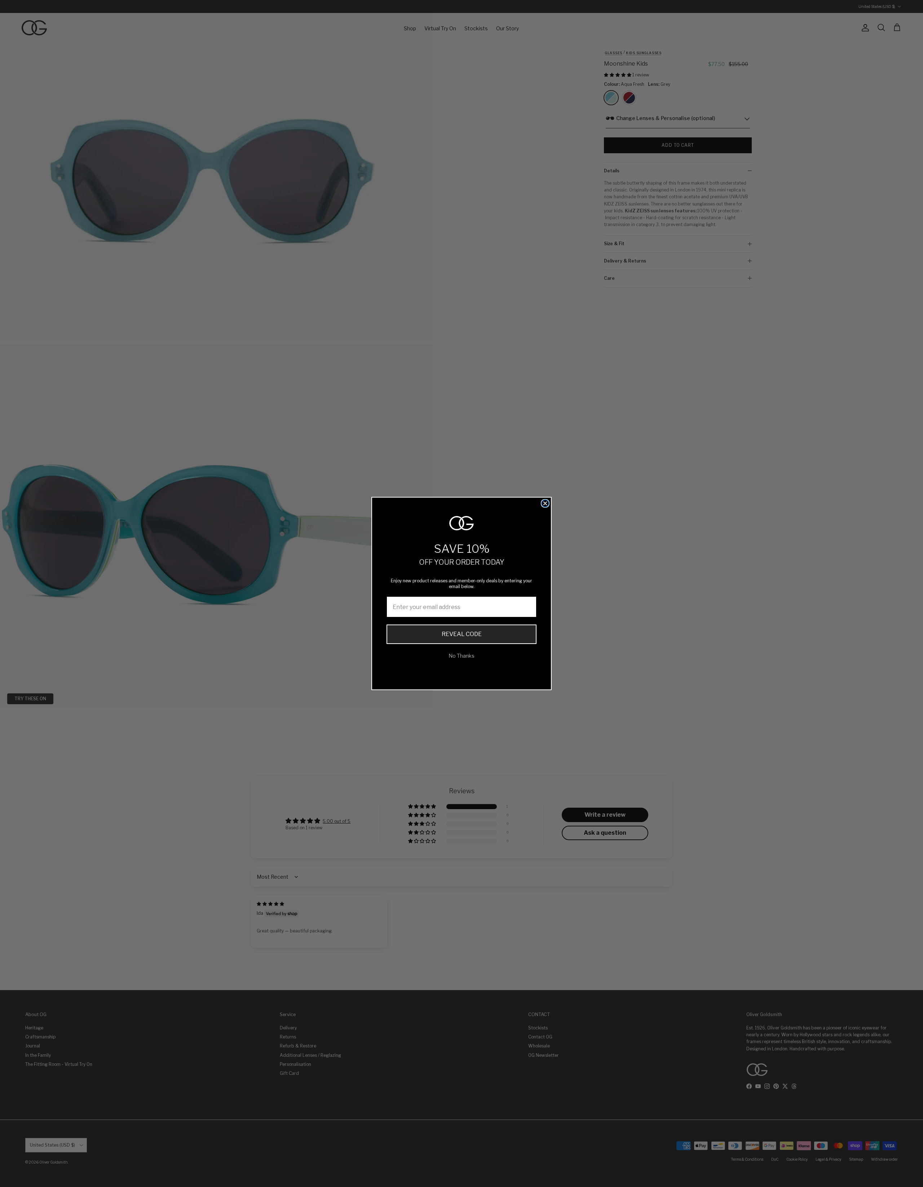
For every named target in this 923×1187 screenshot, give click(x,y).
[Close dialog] (545, 503)
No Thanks (461, 656)
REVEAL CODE (462, 634)
